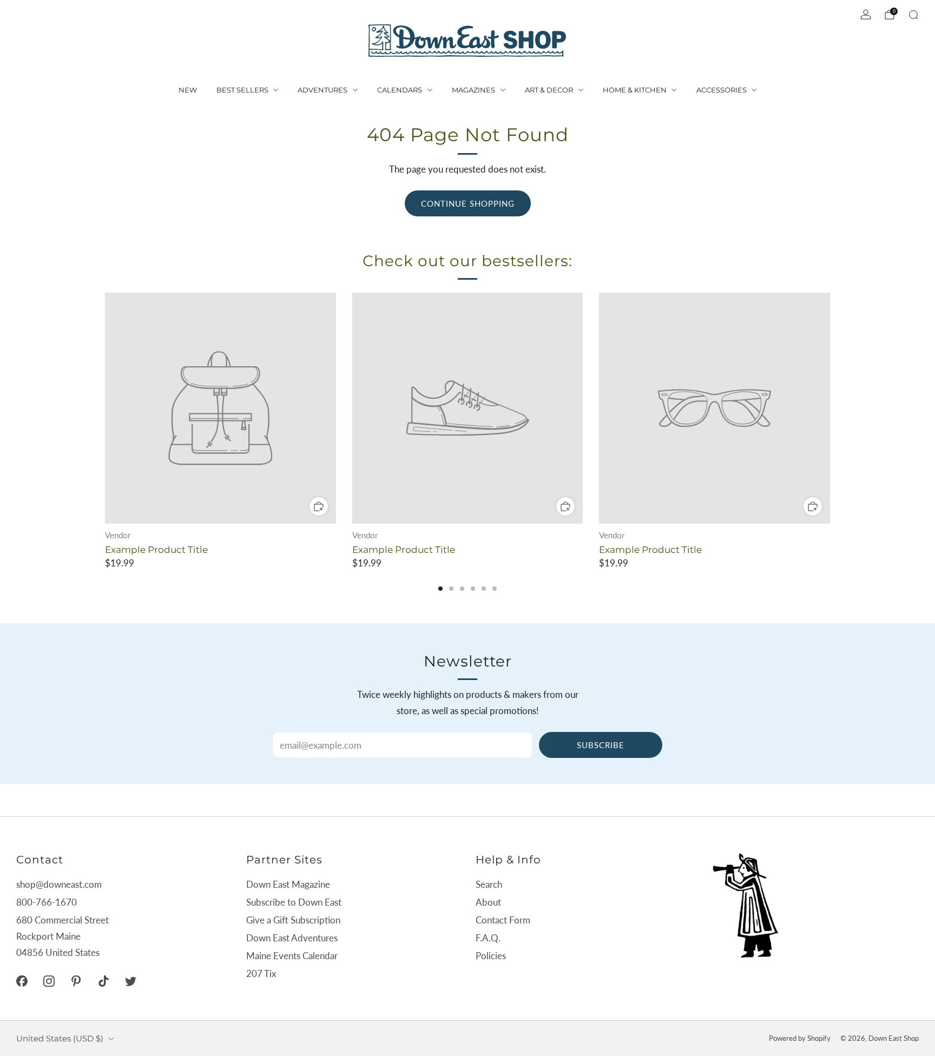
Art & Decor (549, 89)
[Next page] (830, 409)
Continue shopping (468, 203)
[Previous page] (105, 409)
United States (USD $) (59, 1038)
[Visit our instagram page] (48, 980)
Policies (491, 955)
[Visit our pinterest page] (76, 980)
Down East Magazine (288, 884)
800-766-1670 (46, 902)
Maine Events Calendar (292, 955)
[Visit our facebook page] (21, 980)
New (188, 89)
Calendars (399, 89)
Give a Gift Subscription (293, 920)
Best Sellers (242, 89)
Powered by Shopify (800, 1038)
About (488, 902)
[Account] (865, 14)
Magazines (473, 89)
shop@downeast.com (59, 884)
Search (489, 884)
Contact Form (503, 920)
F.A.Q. (488, 937)
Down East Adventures (292, 937)
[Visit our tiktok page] (103, 980)
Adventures (322, 89)
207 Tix (261, 973)
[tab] (440, 588)
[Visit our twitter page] (130, 980)
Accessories (721, 89)
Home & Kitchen (635, 89)
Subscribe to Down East (293, 902)
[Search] (913, 14)
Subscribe (600, 745)
